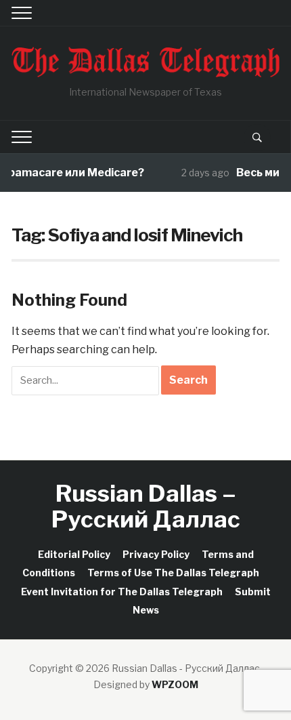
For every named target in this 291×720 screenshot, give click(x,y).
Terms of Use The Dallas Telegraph (173, 572)
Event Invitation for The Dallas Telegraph (122, 591)
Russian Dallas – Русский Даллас (145, 505)
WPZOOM (175, 684)
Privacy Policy (155, 554)
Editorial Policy (74, 554)
